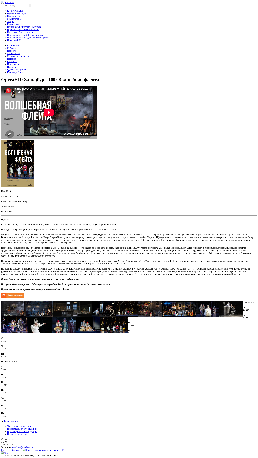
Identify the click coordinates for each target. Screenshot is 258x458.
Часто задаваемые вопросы (21, 426)
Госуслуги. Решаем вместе (20, 32)
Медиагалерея (14, 18)
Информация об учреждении (22, 429)
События (11, 48)
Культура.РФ (13, 16)
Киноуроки (13, 24)
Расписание (13, 45)
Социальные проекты (18, 56)
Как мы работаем (16, 72)
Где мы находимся (16, 69)
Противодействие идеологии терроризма (28, 37)
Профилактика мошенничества (23, 29)
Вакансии (12, 67)
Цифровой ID (14, 40)
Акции (10, 21)
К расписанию (11, 421)
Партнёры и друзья (17, 434)
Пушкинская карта (16, 13)
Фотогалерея (13, 53)
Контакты (12, 61)
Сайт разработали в (12, 450)
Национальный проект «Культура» (25, 27)
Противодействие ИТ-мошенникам (25, 35)
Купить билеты (15, 10)
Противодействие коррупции (22, 431)
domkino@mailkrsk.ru (22, 447)
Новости (11, 50)
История (11, 59)
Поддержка (13, 64)
